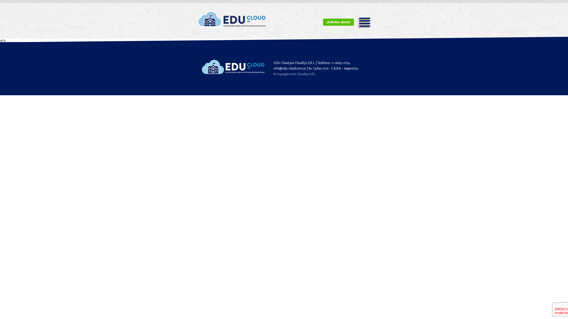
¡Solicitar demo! (338, 22)
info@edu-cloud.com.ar (290, 68)
